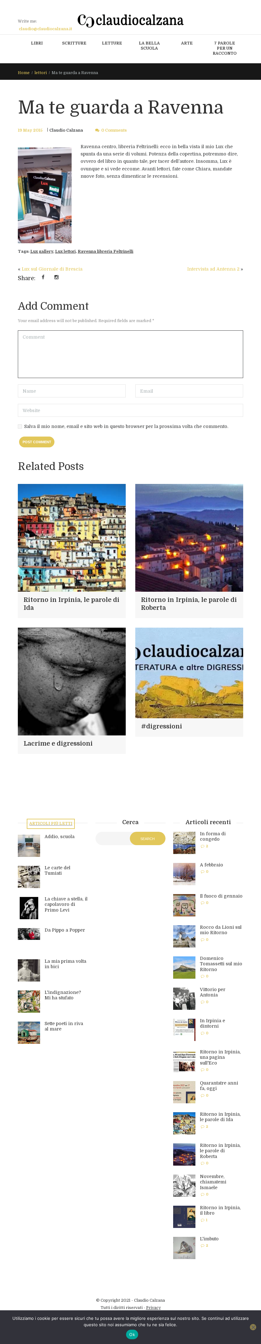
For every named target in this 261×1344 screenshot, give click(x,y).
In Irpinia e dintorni (212, 1023)
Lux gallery (41, 251)
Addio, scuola (59, 836)
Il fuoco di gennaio (221, 896)
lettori (40, 73)
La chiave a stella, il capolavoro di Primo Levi (66, 904)
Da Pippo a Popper (65, 930)
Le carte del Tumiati (57, 870)
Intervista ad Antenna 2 (213, 269)
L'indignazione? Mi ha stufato (63, 995)
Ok (132, 1334)
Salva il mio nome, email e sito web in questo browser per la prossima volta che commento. (126, 426)
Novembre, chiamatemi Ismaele (213, 1182)
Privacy (153, 1308)
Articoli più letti (50, 823)
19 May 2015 (30, 130)
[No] (253, 1327)
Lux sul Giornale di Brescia (52, 269)
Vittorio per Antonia (212, 992)
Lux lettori (65, 251)
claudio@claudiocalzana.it (45, 29)
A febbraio (211, 864)
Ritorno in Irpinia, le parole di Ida (220, 1117)
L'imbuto (209, 1238)
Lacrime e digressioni (58, 743)
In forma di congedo (213, 836)
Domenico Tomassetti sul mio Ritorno (221, 964)
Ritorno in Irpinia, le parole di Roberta (220, 1151)
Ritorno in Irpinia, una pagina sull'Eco (220, 1057)
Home (24, 73)
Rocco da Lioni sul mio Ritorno (221, 930)
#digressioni (161, 726)
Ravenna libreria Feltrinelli (105, 251)
